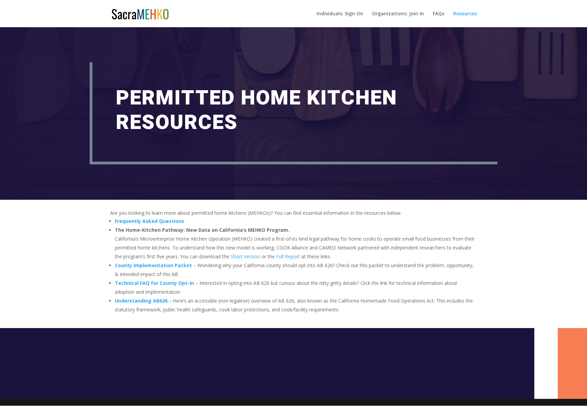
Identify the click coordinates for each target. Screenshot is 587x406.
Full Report (288, 256)
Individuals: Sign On (340, 14)
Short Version (245, 256)
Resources (465, 14)
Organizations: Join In (398, 14)
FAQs (438, 14)
